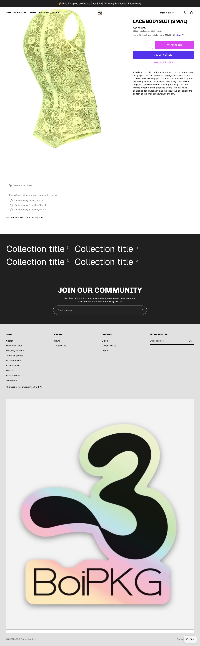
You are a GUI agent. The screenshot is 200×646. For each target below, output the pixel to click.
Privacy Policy (13, 360)
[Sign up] (142, 310)
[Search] (178, 12)
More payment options (163, 62)
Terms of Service (14, 355)
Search (9, 340)
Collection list (13, 365)
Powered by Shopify (29, 639)
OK (190, 340)
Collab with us (13, 375)
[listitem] (55, 12)
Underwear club (14, 345)
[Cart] (191, 12)
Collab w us (60, 345)
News (57, 340)
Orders (105, 340)
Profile (105, 350)
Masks (9, 370)
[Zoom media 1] (62, 78)
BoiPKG (16, 639)
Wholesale (11, 380)
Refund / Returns (15, 350)
